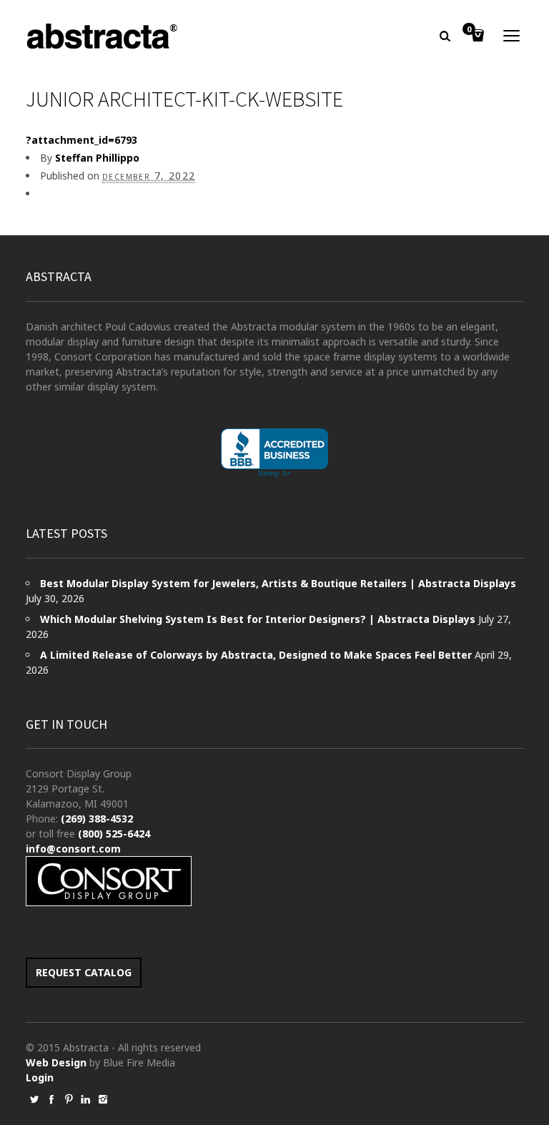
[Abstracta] (103, 36)
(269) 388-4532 (97, 818)
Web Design (56, 1062)
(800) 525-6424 (114, 833)
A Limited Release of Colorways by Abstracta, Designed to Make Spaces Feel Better (256, 655)
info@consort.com (73, 848)
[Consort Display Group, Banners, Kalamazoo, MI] (274, 453)
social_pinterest (68, 1099)
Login (40, 1077)
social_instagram (103, 1099)
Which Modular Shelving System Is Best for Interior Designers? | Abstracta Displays (257, 619)
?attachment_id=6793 (81, 140)
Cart (469, 30)
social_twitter (34, 1099)
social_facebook (51, 1099)
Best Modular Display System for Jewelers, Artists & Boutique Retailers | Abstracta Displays (278, 583)
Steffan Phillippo (97, 157)
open (511, 36)
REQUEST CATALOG (84, 972)
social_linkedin (85, 1099)
